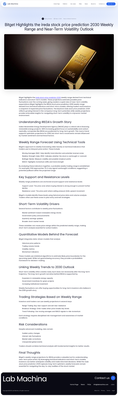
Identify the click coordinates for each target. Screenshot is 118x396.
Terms (108, 390)
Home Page (74, 384)
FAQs (89, 384)
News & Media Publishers (69, 18)
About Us (96, 390)
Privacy (103, 390)
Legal (113, 390)
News (83, 384)
